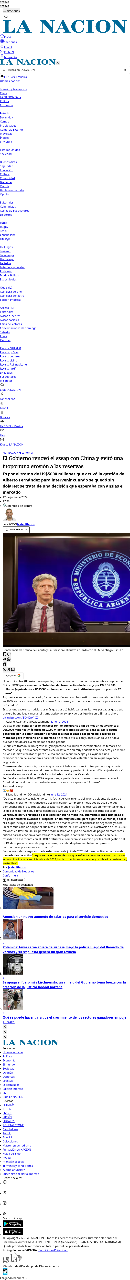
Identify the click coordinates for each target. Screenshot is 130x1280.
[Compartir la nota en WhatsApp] (9, 659)
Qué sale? (6, 287)
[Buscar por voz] (125, 69)
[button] (65, 253)
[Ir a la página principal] (65, 32)
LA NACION (10, 452)
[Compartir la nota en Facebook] (5, 669)
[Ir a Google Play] (13, 1226)
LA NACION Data (10, 97)
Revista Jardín (8, 368)
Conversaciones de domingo (18, 328)
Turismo (5, 251)
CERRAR (4, 2)
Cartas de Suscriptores (14, 210)
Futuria (4, 113)
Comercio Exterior (11, 129)
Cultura (4, 174)
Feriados (5, 263)
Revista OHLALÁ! (10, 348)
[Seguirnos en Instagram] (5, 1204)
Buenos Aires (8, 162)
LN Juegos (6, 247)
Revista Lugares (10, 356)
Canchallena (8, 235)
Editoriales (7, 202)
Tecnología (7, 255)
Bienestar (6, 182)
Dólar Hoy (6, 117)
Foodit (8, 47)
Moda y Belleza (9, 275)
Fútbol (4, 223)
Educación (6, 170)
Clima (3, 93)
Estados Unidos (10, 150)
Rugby (4, 227)
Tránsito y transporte (13, 89)
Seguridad (6, 166)
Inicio (7, 37)
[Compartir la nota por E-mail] (13, 669)
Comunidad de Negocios (18, 871)
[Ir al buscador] (6, 16)
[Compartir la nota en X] (9, 669)
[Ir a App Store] (13, 1234)
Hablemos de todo (12, 190)
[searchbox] (63, 70)
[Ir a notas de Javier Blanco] (65, 515)
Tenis (3, 231)
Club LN (9, 52)
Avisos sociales (9, 320)
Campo (4, 121)
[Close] (5, 1027)
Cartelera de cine (11, 291)
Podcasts (6, 271)
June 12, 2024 (59, 721)
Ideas (3, 336)
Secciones (10, 42)
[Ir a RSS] (5, 1214)
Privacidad (61, 1250)
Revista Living (8, 360)
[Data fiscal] (5, 1274)
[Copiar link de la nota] (5, 664)
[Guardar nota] (5, 654)
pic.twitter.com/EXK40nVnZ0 (20, 717)
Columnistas (8, 206)
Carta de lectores (11, 324)
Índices (4, 138)
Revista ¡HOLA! (9, 352)
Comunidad (7, 178)
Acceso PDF (7, 308)
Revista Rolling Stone (13, 364)
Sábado (5, 332)
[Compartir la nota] (5, 659)
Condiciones (46, 1250)
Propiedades (8, 125)
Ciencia (4, 186)
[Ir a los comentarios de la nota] (9, 654)
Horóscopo (7, 259)
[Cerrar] (58, 63)
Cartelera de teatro (12, 296)
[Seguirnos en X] (5, 1193)
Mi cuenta (10, 57)
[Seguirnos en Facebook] (5, 1183)
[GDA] (12, 1262)
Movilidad (6, 134)
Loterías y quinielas (12, 267)
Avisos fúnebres (10, 316)
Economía (25, 452)
